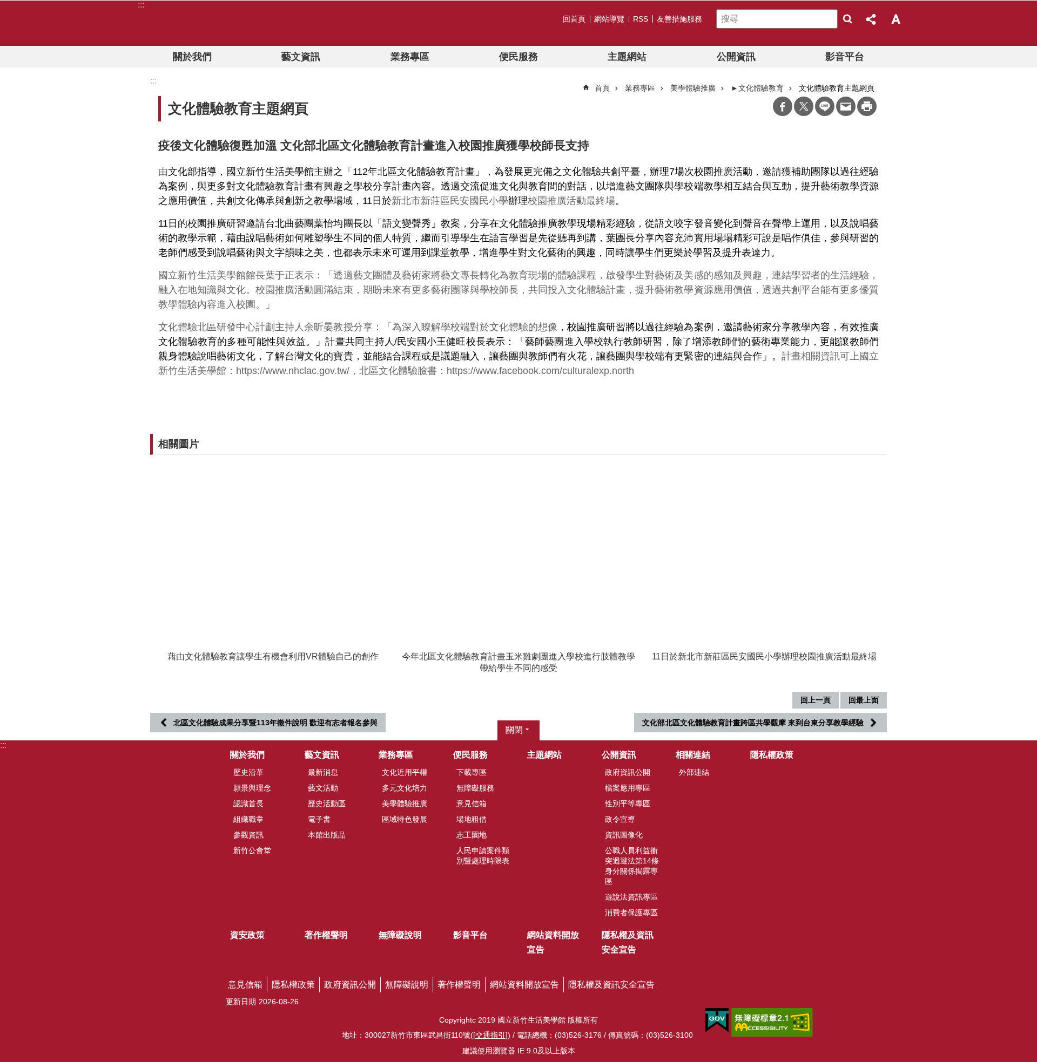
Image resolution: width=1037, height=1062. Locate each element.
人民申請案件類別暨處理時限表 (482, 855)
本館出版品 (327, 834)
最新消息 (323, 772)
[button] (273, 553)
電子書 (319, 819)
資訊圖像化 (624, 834)
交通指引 (490, 1035)
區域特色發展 (404, 819)
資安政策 (247, 935)
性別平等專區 (627, 803)
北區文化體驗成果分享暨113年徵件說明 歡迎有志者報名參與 (275, 722)
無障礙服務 (475, 788)
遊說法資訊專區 (631, 897)
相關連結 (693, 754)
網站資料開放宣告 (553, 942)
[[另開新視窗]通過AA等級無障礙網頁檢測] (772, 1022)
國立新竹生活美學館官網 (207, 23)
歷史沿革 (248, 772)
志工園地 (471, 834)
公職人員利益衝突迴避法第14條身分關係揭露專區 (632, 866)
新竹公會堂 (252, 850)
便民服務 (518, 56)
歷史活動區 (327, 803)
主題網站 (627, 56)
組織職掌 (248, 819)
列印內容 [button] (867, 106)
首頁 (602, 88)
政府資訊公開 (627, 772)
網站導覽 (609, 19)
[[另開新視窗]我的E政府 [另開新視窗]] (717, 1020)
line (824, 106)
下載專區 (471, 772)
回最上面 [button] (864, 700)
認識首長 (248, 803)
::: (3, 745)
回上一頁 (815, 700)
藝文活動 (323, 788)
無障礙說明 (400, 935)
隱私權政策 (771, 754)
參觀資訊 (248, 834)
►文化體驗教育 (757, 88)
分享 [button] (871, 19)
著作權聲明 (326, 935)
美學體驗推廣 (693, 88)
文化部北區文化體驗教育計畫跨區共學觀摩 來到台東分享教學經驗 (753, 722)
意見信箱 (471, 803)
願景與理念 (252, 788)
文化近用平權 (404, 772)
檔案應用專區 (627, 788)
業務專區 (409, 56)
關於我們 (192, 56)
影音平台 (844, 56)
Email (846, 106)
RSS (640, 19)
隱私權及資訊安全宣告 (628, 942)
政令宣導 (620, 819)
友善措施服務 (679, 19)
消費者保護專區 (631, 912)
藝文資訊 (300, 56)
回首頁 (574, 19)
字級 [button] (895, 19)
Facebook (782, 106)
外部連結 (694, 772)
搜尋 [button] (847, 19)
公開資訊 (736, 56)
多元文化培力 (404, 788)
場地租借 (471, 819)
